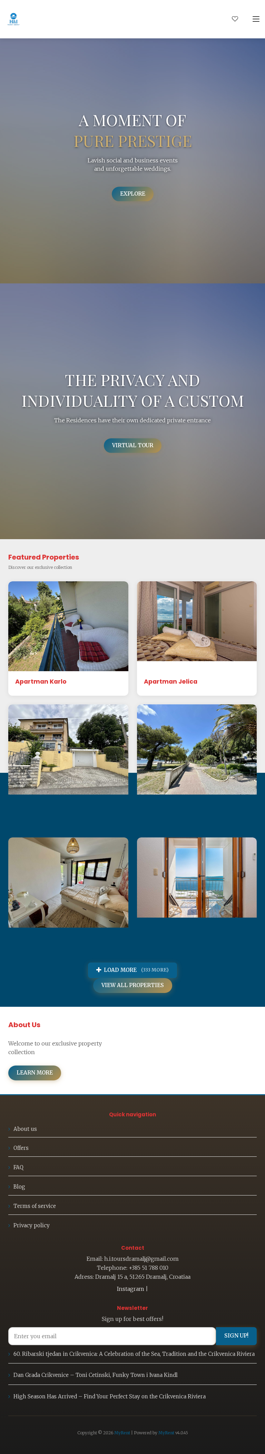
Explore (132, 193)
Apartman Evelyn (42, 938)
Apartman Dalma (171, 805)
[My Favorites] (235, 19)
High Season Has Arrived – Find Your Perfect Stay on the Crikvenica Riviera (109, 1396)
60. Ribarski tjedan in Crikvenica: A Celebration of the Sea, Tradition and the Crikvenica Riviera (134, 1354)
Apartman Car (38, 805)
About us (25, 1129)
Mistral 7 (157, 938)
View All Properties (132, 985)
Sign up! (236, 1335)
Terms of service (34, 1206)
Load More (136, 970)
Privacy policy (31, 1225)
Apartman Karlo (41, 681)
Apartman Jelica (170, 681)
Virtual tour (132, 445)
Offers (21, 1148)
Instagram (130, 1288)
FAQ (18, 1167)
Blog (19, 1186)
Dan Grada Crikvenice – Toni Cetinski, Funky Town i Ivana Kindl (95, 1375)
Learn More (35, 1072)
